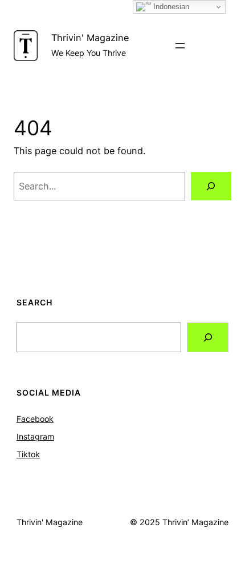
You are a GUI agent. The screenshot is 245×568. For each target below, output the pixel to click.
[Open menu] (180, 46)
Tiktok (28, 454)
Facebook (35, 419)
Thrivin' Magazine (90, 37)
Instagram (35, 436)
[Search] (211, 186)
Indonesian (170, 6)
